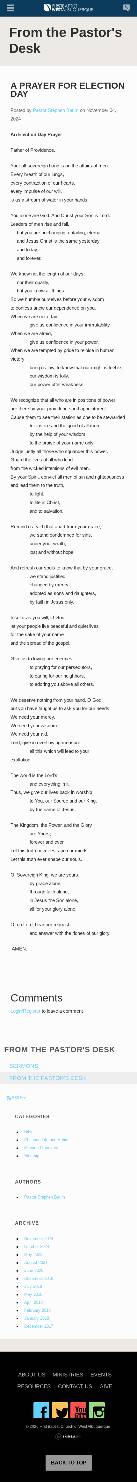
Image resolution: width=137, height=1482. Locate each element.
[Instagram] (97, 1410)
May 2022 (33, 1254)
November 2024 (38, 1238)
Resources (34, 1387)
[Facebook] (41, 1410)
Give (105, 1387)
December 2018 (38, 1278)
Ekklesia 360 (68, 1436)
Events (101, 1375)
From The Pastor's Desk (47, 1078)
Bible (28, 1132)
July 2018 (33, 1286)
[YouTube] (78, 1410)
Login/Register (25, 1011)
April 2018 (33, 1302)
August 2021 (35, 1262)
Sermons (23, 1066)
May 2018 (33, 1294)
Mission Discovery (41, 1148)
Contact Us (75, 1387)
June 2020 (33, 1270)
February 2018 (37, 1310)
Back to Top (68, 1462)
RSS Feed (19, 1098)
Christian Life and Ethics (46, 1140)
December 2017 (38, 1326)
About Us (31, 1375)
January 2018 (36, 1318)
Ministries (68, 1375)
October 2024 (36, 1246)
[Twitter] (60, 1410)
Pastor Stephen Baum (56, 110)
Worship (31, 1156)
